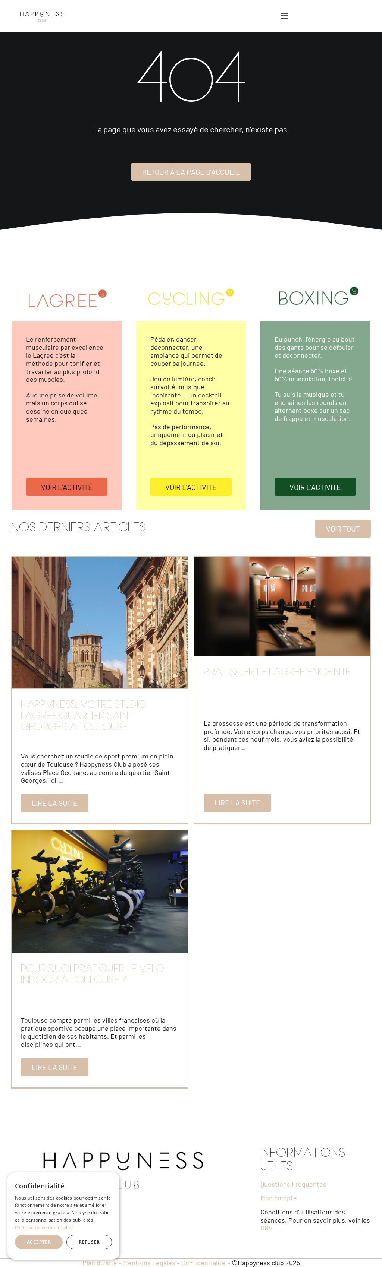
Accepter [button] (39, 1242)
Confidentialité (203, 1262)
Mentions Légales (149, 1262)
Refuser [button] (89, 1242)
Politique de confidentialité (44, 1227)
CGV (266, 1228)
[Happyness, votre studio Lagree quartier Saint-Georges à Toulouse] (100, 622)
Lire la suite (55, 803)
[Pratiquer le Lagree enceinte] (282, 606)
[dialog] (63, 1216)
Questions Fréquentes (293, 1184)
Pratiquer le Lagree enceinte (277, 673)
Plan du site (99, 1262)
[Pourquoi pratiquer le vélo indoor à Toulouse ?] (100, 891)
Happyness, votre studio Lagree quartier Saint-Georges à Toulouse (84, 717)
